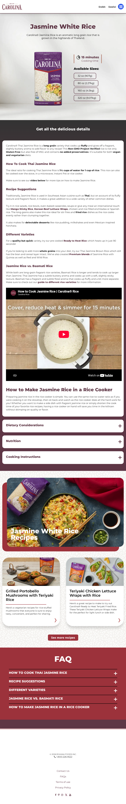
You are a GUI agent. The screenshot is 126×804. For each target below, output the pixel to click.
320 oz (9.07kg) (87, 97)
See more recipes (63, 637)
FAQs (63, 776)
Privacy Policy (63, 787)
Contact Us (63, 771)
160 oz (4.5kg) (86, 90)
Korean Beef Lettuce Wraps (51, 209)
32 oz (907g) (85, 75)
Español (112, 6)
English (102, 6)
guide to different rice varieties (57, 282)
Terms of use (63, 782)
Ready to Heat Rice (75, 240)
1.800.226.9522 (64, 757)
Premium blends (79, 254)
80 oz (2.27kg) (86, 83)
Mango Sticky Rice (22, 209)
